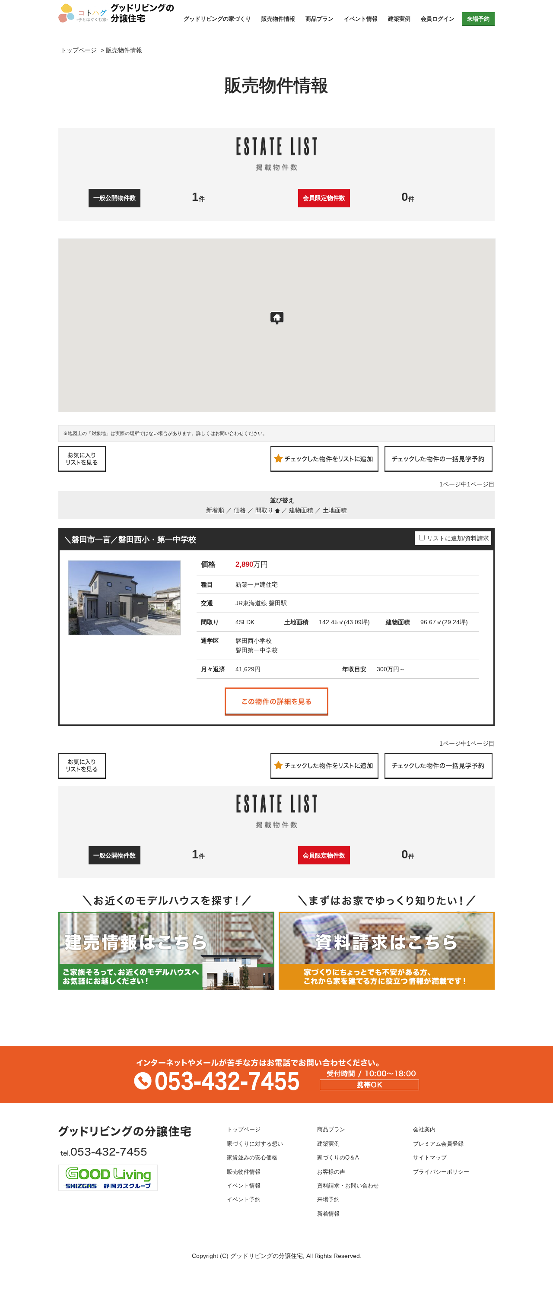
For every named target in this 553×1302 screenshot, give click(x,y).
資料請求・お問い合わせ (348, 1186)
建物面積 (301, 510)
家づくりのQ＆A (338, 1158)
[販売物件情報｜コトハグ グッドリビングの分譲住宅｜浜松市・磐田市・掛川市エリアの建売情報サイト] (117, 13)
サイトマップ (430, 1158)
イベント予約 (244, 1200)
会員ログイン (437, 19)
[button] (277, 318)
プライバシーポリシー (441, 1172)
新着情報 (328, 1214)
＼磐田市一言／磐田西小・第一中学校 (130, 539)
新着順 (215, 510)
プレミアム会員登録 (438, 1144)
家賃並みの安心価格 (252, 1158)
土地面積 (335, 510)
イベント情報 (361, 19)
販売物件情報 (278, 19)
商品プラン (319, 19)
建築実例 (399, 19)
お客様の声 (331, 1172)
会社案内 (424, 1130)
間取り (264, 510)
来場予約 (478, 19)
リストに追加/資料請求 (458, 538)
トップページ (244, 1130)
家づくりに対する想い (255, 1144)
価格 (240, 510)
